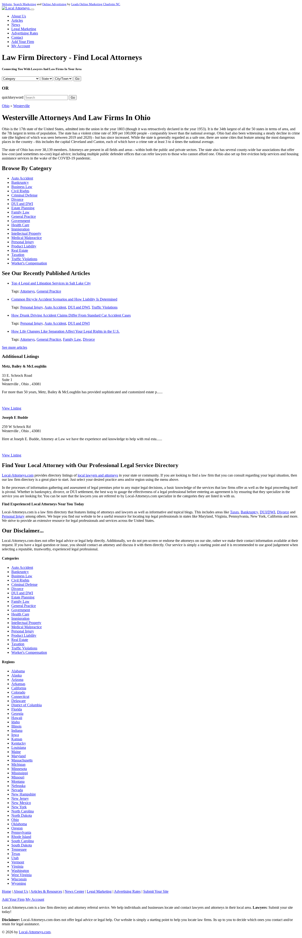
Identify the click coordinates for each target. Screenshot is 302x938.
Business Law (21, 187)
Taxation (17, 255)
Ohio (5, 106)
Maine (16, 752)
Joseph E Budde (15, 417)
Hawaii (16, 718)
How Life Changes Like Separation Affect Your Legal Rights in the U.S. (65, 331)
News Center (74, 891)
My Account (20, 46)
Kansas (16, 739)
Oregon (17, 828)
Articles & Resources (46, 891)
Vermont (17, 862)
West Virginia (21, 875)
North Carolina (22, 811)
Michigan (18, 764)
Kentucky (18, 743)
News (15, 25)
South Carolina (22, 841)
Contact (17, 37)
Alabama (18, 671)
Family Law (20, 212)
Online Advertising (54, 4)
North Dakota (21, 815)
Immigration (20, 229)
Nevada (17, 790)
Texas (15, 854)
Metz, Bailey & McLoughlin (24, 366)
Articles (17, 20)
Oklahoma (19, 824)
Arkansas (18, 684)
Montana (18, 781)
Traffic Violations (24, 259)
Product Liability (23, 246)
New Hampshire (23, 794)
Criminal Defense (24, 195)
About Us (18, 16)
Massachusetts (22, 760)
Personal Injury (22, 242)
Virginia (17, 866)
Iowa (15, 735)
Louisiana (18, 747)
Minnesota (19, 769)
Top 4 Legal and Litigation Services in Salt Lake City (51, 283)
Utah (15, 858)
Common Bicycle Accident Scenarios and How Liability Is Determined (64, 299)
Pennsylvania (21, 832)
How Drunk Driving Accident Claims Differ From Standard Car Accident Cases (71, 315)
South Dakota (21, 845)
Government (20, 221)
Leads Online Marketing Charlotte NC (95, 4)
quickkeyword (12, 97)
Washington (20, 871)
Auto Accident (22, 178)
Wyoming (18, 883)
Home (6, 891)
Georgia (17, 714)
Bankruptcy (20, 182)
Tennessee (19, 849)
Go (77, 78)
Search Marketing (24, 4)
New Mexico (21, 803)
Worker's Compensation (29, 263)
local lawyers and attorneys (98, 475)
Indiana (16, 731)
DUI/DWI (267, 512)
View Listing (11, 408)
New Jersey (20, 798)
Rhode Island (21, 837)
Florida (16, 709)
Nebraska (18, 786)
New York (19, 807)
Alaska (16, 675)
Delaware (18, 701)
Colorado (18, 692)
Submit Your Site (155, 891)
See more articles (14, 347)
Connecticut (20, 697)
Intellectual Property (26, 233)
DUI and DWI (22, 204)
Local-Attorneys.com (18, 475)
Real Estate (19, 250)
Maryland (18, 756)
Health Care (20, 225)
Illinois (16, 726)
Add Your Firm (22, 42)
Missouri (17, 777)
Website (7, 4)
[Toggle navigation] (32, 9)
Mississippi (19, 773)
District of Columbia (26, 705)
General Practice (23, 216)
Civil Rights (20, 191)
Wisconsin (19, 879)
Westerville (21, 106)
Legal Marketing (23, 29)
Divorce (17, 199)
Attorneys (27, 291)
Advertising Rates (24, 33)
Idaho (15, 722)
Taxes (234, 512)
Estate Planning (22, 208)
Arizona (17, 680)
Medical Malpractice (26, 238)
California (18, 688)
